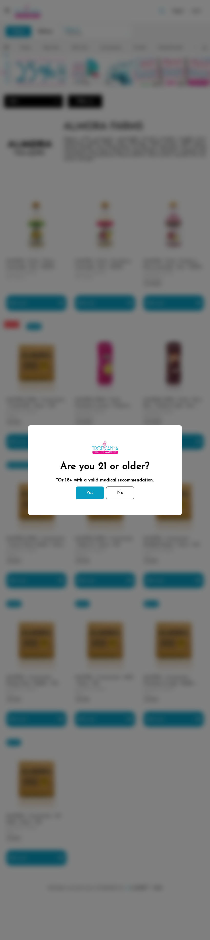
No (120, 493)
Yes (89, 493)
